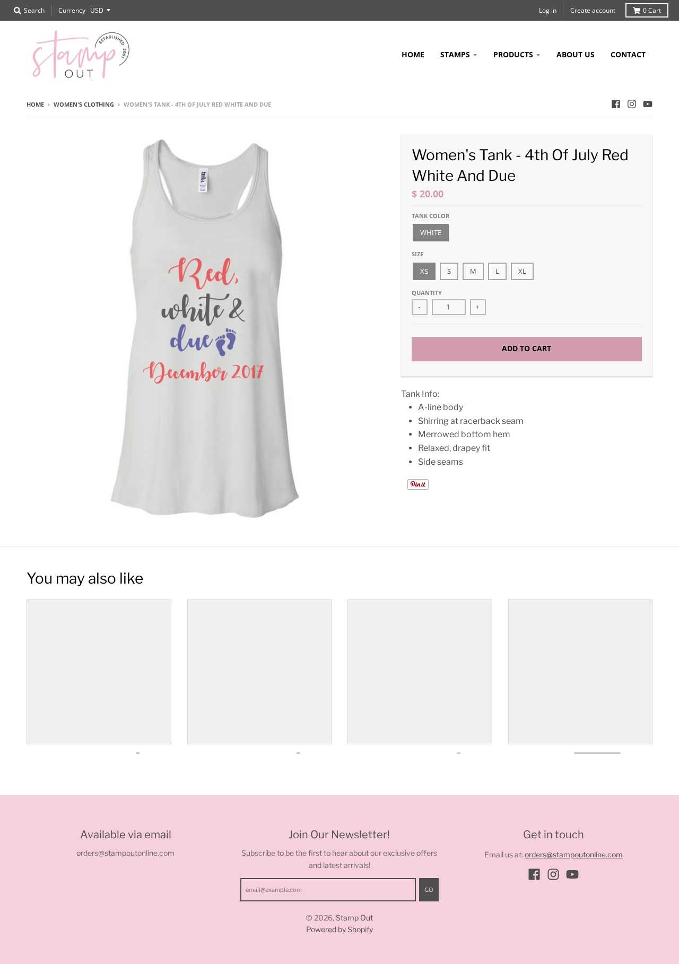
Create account (592, 10)
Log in (547, 10)
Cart (652, 10)
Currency (71, 10)
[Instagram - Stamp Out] (632, 104)
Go (428, 889)
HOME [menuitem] (413, 54)
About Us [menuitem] (575, 54)
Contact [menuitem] (628, 54)
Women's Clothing (84, 104)
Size (417, 254)
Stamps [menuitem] (455, 54)
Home (35, 104)
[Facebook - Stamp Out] (616, 104)
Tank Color (430, 216)
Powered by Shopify (339, 929)
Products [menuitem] (513, 54)
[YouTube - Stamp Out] (647, 104)
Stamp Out (354, 917)
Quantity (427, 293)
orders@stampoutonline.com (574, 854)
